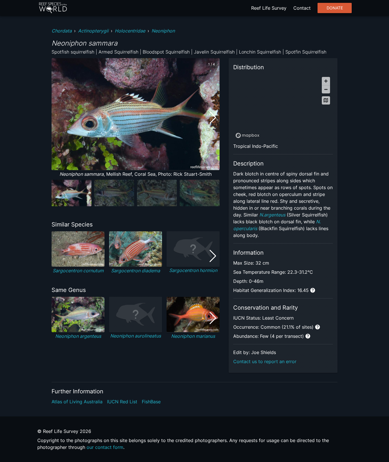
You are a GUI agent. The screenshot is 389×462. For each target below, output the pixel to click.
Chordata (62, 31)
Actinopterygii (93, 31)
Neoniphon (163, 31)
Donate (335, 8)
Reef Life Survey (268, 8)
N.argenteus (272, 215)
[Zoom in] (326, 81)
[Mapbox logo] (247, 135)
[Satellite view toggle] (326, 100)
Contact (302, 8)
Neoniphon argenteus (78, 336)
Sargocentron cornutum (78, 270)
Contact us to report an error (264, 361)
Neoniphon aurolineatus (135, 336)
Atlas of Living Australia (77, 401)
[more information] (313, 290)
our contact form (105, 447)
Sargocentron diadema (135, 270)
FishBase (151, 401)
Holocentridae (130, 31)
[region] (283, 107)
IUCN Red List (122, 401)
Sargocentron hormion (193, 270)
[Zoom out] (326, 89)
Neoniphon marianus (193, 336)
